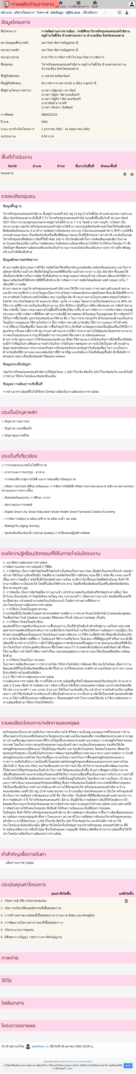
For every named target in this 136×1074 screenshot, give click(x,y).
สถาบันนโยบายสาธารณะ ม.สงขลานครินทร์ (75, 1062)
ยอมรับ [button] (128, 1066)
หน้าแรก (6, 12)
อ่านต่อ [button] (69, 1068)
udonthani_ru (40, 1046)
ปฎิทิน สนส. (73, 12)
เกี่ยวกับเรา (90, 12)
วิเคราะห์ (42, 12)
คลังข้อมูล (56, 12)
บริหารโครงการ (24, 12)
